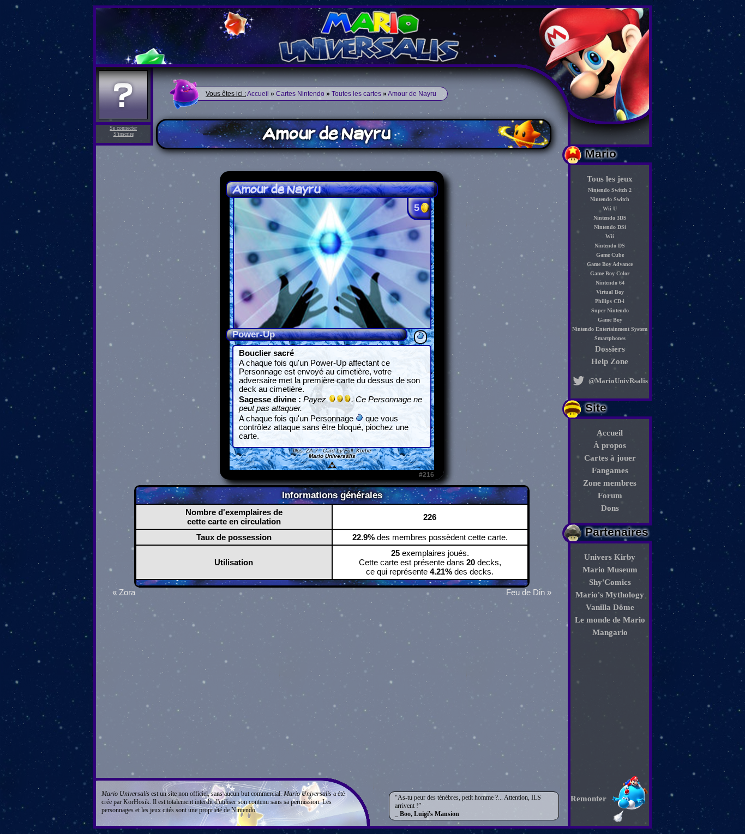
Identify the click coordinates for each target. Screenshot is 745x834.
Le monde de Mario (610, 619)
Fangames (610, 470)
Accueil (610, 432)
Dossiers (610, 349)
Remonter (588, 798)
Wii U (610, 208)
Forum (610, 495)
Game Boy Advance (610, 264)
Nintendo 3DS (610, 218)
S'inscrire (123, 134)
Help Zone (609, 361)
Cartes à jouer (610, 458)
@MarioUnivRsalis (617, 381)
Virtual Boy (610, 292)
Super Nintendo (610, 310)
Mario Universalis (332, 456)
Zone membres (609, 483)
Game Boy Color (609, 273)
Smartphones (610, 338)
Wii (609, 236)
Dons (610, 508)
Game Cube (610, 255)
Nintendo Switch (609, 199)
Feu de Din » (528, 592)
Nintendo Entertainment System (609, 329)
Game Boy (610, 320)
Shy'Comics (610, 582)
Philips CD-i (609, 301)
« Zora (123, 592)
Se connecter (123, 128)
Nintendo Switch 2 (610, 190)
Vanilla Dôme (610, 607)
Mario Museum (610, 569)
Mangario (610, 632)
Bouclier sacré (266, 353)
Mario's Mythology (609, 594)
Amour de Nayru (412, 94)
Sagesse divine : (330, 404)
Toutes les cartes (356, 94)
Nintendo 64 (610, 283)
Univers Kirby (609, 557)
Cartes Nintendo (300, 94)
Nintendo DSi (610, 227)
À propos (609, 445)
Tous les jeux (610, 178)
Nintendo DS (609, 246)
